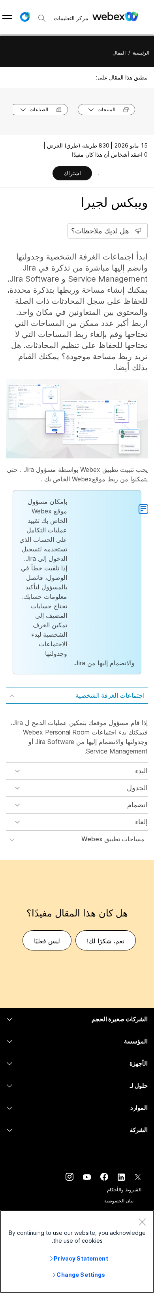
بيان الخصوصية (118, 1201)
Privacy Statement (81, 1258)
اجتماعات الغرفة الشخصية (110, 695)
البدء (141, 771)
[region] (77, 1251)
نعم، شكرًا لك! (105, 941)
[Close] (142, 1222)
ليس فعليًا (47, 941)
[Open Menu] (7, 17)
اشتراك (72, 173)
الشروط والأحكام (124, 1190)
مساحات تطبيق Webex (113, 839)
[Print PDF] (98, 174)
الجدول (137, 788)
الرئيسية (141, 53)
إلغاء (141, 822)
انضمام (137, 805)
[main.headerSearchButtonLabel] (42, 15)
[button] (25, 17)
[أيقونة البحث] (41, 18)
